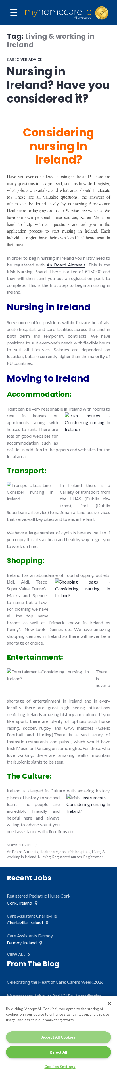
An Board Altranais (66, 264)
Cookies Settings (59, 1066)
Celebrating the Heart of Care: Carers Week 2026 (55, 982)
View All (16, 954)
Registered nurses (67, 857)
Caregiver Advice (24, 59)
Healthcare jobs (53, 852)
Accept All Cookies (58, 1037)
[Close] (109, 1003)
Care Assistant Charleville (32, 915)
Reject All (58, 1052)
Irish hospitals (78, 852)
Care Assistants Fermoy (30, 935)
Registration (93, 857)
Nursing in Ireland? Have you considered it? (58, 85)
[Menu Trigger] (14, 12)
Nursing (44, 857)
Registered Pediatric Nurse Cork (38, 895)
